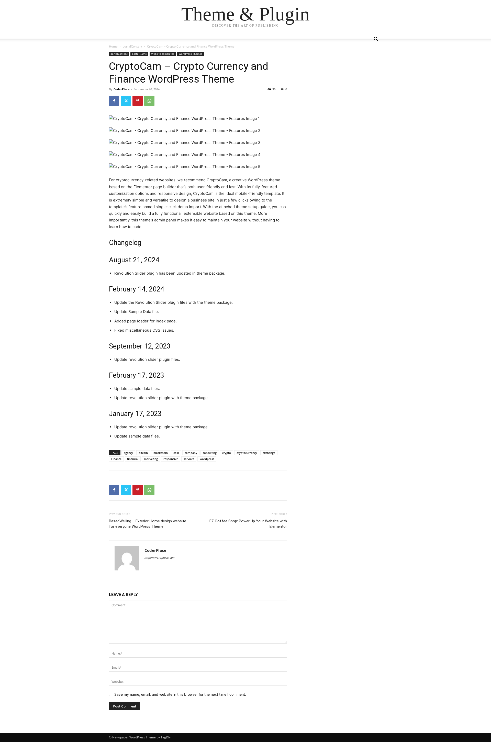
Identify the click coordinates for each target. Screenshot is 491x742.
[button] (376, 39)
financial (132, 459)
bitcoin (143, 453)
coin (176, 453)
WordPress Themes (190, 53)
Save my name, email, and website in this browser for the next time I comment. (180, 694)
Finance (116, 459)
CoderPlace (122, 89)
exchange (269, 453)
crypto (226, 453)
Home (113, 46)
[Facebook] (114, 101)
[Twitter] (126, 101)
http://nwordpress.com (159, 557)
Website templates (162, 53)
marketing (151, 459)
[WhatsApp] (149, 101)
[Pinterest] (137, 101)
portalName (139, 53)
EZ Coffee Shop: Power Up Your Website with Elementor (248, 524)
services (189, 459)
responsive (170, 459)
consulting (210, 453)
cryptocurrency (247, 453)
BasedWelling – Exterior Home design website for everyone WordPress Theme (147, 524)
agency (128, 453)
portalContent (132, 46)
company (191, 453)
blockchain (160, 453)
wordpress (207, 459)
